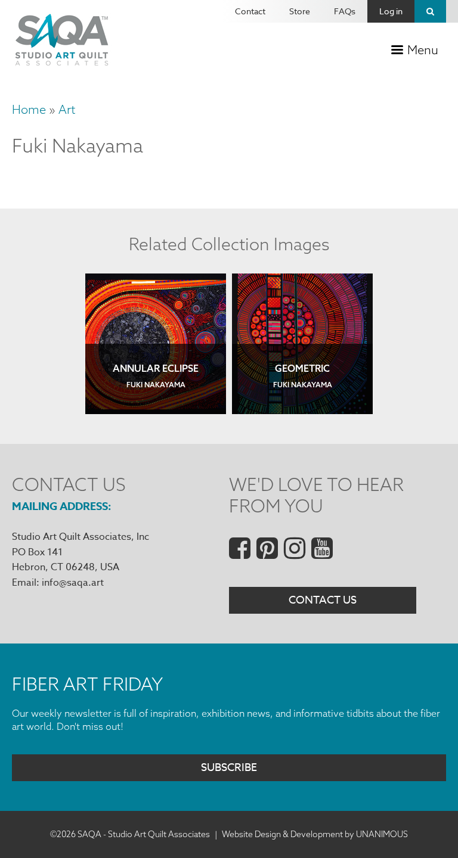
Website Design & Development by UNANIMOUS (315, 834)
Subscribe (229, 768)
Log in (391, 11)
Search (430, 11)
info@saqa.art (73, 583)
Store (299, 11)
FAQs (344, 11)
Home (29, 109)
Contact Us (323, 600)
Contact (250, 11)
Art (66, 109)
